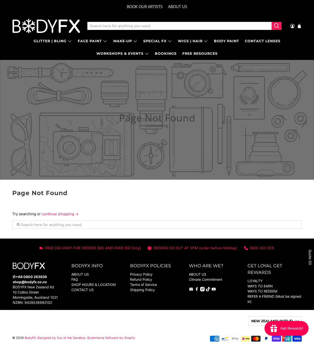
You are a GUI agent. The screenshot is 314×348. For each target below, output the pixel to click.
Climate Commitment (205, 279)
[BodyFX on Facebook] (197, 290)
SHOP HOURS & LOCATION (93, 284)
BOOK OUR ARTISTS (145, 6)
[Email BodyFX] (191, 290)
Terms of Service (143, 284)
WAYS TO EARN (260, 286)
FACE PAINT (90, 41)
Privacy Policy (141, 274)
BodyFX (30, 338)
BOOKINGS (166, 53)
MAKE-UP (122, 41)
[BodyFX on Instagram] (202, 290)
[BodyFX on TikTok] (208, 290)
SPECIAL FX (155, 41)
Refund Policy (141, 279)
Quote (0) (310, 257)
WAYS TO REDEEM (262, 291)
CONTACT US (82, 290)
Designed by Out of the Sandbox (62, 338)
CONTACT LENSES (262, 41)
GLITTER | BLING (50, 41)
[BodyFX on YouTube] (213, 290)
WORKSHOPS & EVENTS (120, 53)
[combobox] (179, 26)
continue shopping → (60, 214)
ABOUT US (177, 6)
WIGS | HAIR (190, 41)
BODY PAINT (226, 41)
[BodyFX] (46, 26)
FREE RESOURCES (200, 53)
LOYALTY (255, 281)
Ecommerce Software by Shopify (111, 338)
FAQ (74, 279)
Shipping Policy (142, 290)
